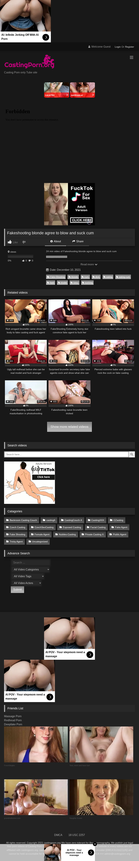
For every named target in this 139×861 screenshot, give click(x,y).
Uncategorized (40, 541)
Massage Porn (13, 716)
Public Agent (119, 534)
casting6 (50, 520)
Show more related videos (69, 426)
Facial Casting (98, 527)
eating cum (124, 277)
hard (52, 282)
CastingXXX (97, 520)
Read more (87, 264)
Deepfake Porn (13, 724)
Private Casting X (94, 534)
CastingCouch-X (73, 520)
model (64, 282)
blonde (74, 277)
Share (80, 241)
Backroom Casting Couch (23, 520)
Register (129, 46)
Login (118, 46)
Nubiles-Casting (67, 534)
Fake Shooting (57, 277)
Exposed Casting (72, 527)
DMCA (58, 835)
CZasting (118, 520)
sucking (89, 282)
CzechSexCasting (44, 527)
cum (86, 277)
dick (97, 277)
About (57, 241)
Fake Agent (121, 527)
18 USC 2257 (76, 835)
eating (109, 277)
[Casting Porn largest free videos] (69, 62)
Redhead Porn (13, 720)
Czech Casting (17, 527)
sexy (75, 282)
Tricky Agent (16, 541)
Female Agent (42, 534)
